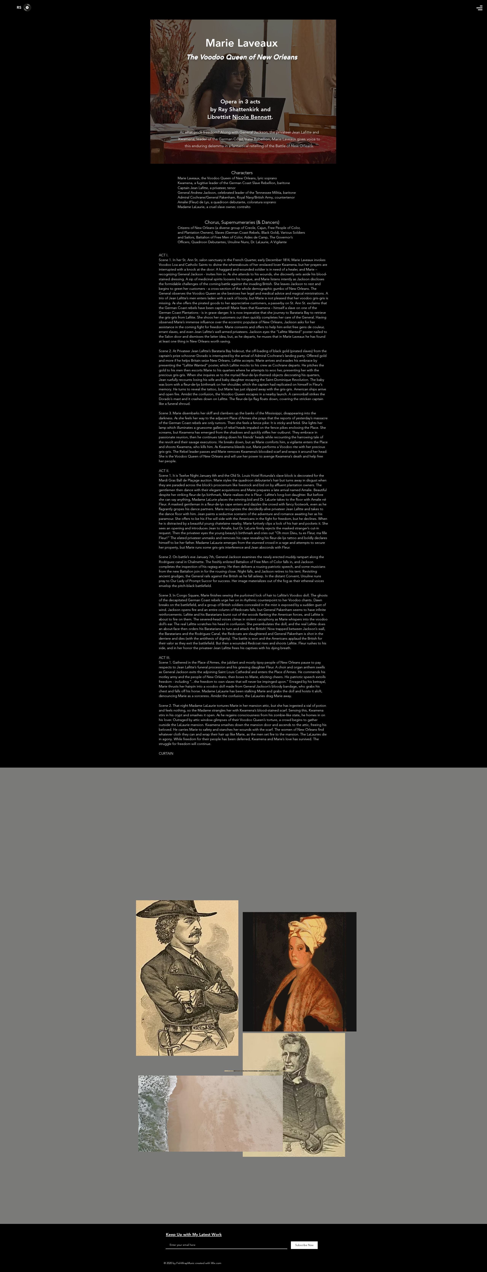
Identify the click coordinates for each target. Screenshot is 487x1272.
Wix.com (216, 1263)
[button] (479, 8)
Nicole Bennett (251, 117)
